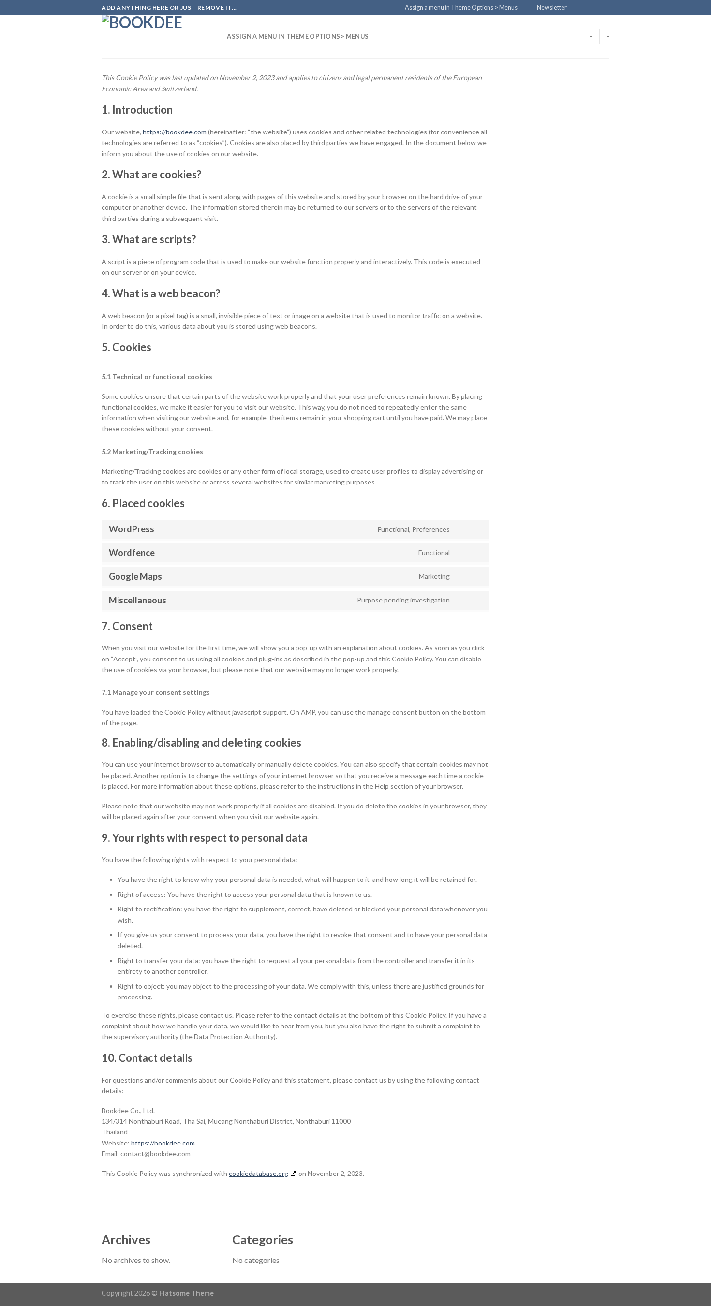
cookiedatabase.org (258, 1173)
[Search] (216, 36)
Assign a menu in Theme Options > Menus (461, 7)
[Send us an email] (604, 7)
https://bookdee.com (175, 132)
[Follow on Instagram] (586, 7)
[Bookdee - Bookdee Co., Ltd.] (150, 36)
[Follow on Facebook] (577, 7)
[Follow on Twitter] (595, 7)
